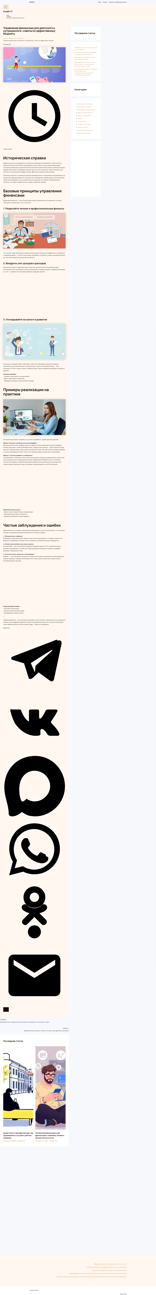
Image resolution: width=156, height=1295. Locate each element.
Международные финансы (85, 112)
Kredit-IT (8, 11)
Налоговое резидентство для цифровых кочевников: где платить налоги (107, 1267)
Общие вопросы (82, 121)
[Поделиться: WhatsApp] (34, 880)
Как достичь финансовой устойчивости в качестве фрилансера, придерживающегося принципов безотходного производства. (92, 1276)
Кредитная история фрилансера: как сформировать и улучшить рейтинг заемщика (18, 1135)
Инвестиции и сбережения (85, 104)
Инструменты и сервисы (9, 1141)
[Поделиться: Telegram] (34, 691)
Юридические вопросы (84, 133)
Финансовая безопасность (85, 130)
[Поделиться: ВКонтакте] (34, 754)
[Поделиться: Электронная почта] (34, 1006)
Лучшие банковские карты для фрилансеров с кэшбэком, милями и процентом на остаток (49, 1135)
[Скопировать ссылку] (6, 1009)
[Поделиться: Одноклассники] (34, 943)
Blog (99, 2)
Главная (105, 2)
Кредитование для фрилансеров (86, 109)
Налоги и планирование (84, 115)
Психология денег (83, 127)
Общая (79, 118)
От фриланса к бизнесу (84, 124)
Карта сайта (123, 1294)
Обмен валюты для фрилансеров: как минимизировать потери (109, 1270)
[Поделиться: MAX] (34, 817)
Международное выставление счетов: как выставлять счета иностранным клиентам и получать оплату (85, 64)
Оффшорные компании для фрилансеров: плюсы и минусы (110, 1264)
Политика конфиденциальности (118, 2)
